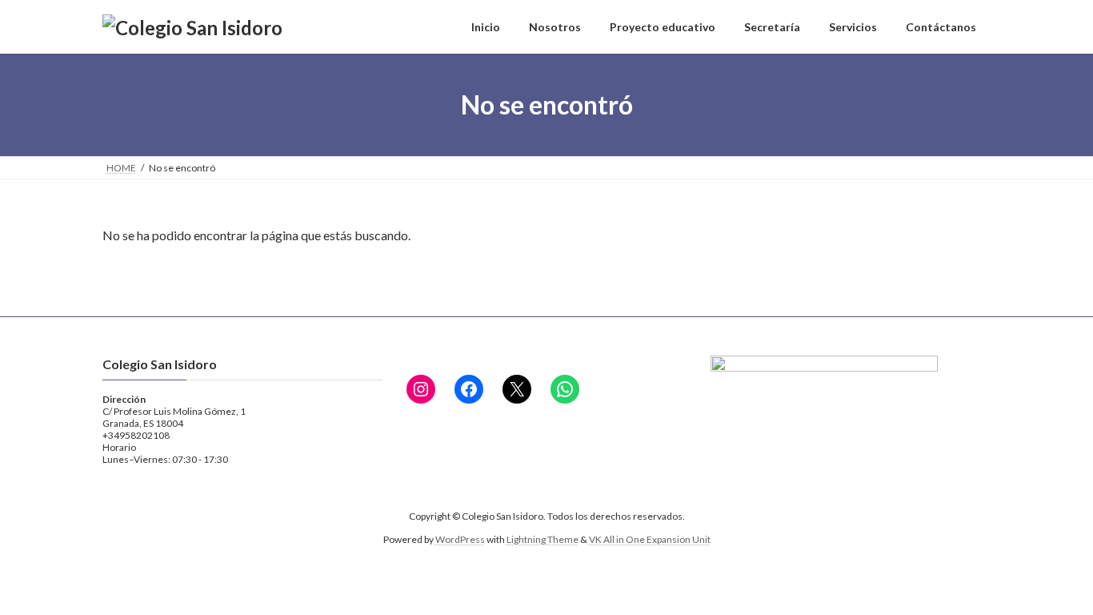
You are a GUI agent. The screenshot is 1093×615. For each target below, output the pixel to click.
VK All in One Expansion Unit (650, 539)
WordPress (460, 539)
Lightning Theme (542, 539)
